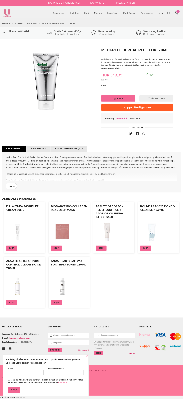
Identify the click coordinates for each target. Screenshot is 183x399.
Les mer (11, 186)
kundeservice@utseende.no (19, 338)
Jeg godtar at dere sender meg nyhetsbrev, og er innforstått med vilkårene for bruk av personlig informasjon (114, 345)
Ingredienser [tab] (37, 149)
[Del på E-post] (143, 134)
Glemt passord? (83, 350)
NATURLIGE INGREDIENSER (64, 2)
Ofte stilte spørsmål (99, 370)
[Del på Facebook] (137, 134)
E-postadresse (56, 368)
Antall (105, 85)
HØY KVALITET (97, 2)
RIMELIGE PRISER (124, 2)
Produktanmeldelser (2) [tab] (67, 149)
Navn (10, 368)
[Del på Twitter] (130, 134)
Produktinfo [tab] (13, 149)
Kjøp (120, 98)
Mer (161, 13)
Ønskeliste (157, 98)
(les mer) (62, 382)
